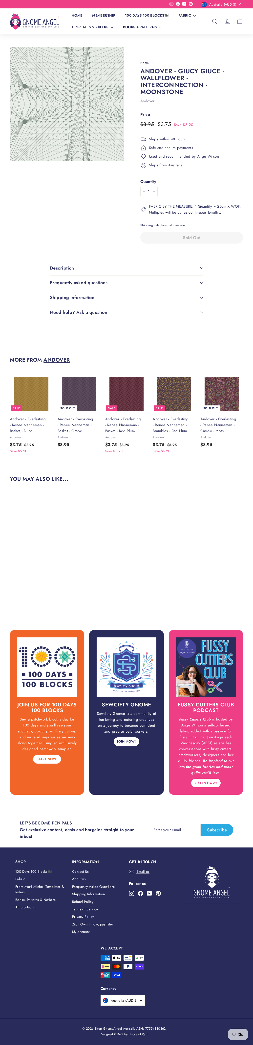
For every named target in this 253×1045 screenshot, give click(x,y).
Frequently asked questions (79, 282)
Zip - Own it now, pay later (92, 924)
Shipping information (72, 297)
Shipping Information (88, 894)
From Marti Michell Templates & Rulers (39, 889)
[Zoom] (67, 104)
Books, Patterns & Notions (35, 899)
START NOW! (47, 759)
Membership (103, 15)
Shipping (146, 225)
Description (62, 268)
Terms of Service (85, 909)
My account (81, 931)
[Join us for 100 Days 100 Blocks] (47, 667)
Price (145, 114)
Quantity (148, 181)
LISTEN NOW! (206, 782)
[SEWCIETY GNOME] (126, 667)
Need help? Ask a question (78, 312)
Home (77, 15)
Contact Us (80, 871)
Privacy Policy (83, 916)
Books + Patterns (140, 27)
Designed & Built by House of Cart (124, 1034)
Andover (147, 101)
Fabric (185, 15)
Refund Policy (82, 901)
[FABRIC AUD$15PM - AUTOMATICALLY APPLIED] (88, 4)
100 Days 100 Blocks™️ (147, 15)
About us (79, 878)
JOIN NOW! (126, 741)
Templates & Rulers (90, 27)
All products (24, 907)
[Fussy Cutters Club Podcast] (206, 667)
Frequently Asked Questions (93, 886)
